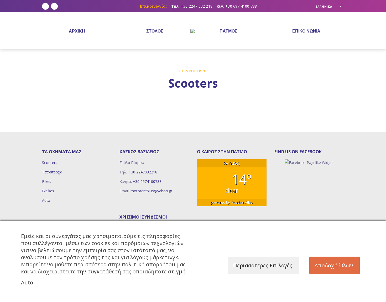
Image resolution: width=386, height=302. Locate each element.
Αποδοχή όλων (334, 265)
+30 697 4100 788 (241, 6)
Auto (46, 200)
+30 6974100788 (147, 181)
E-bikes (48, 190)
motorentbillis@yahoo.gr (151, 190)
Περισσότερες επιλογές (262, 265)
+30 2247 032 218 (196, 6)
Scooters (49, 162)
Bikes (46, 181)
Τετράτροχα (52, 171)
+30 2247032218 (143, 171)
